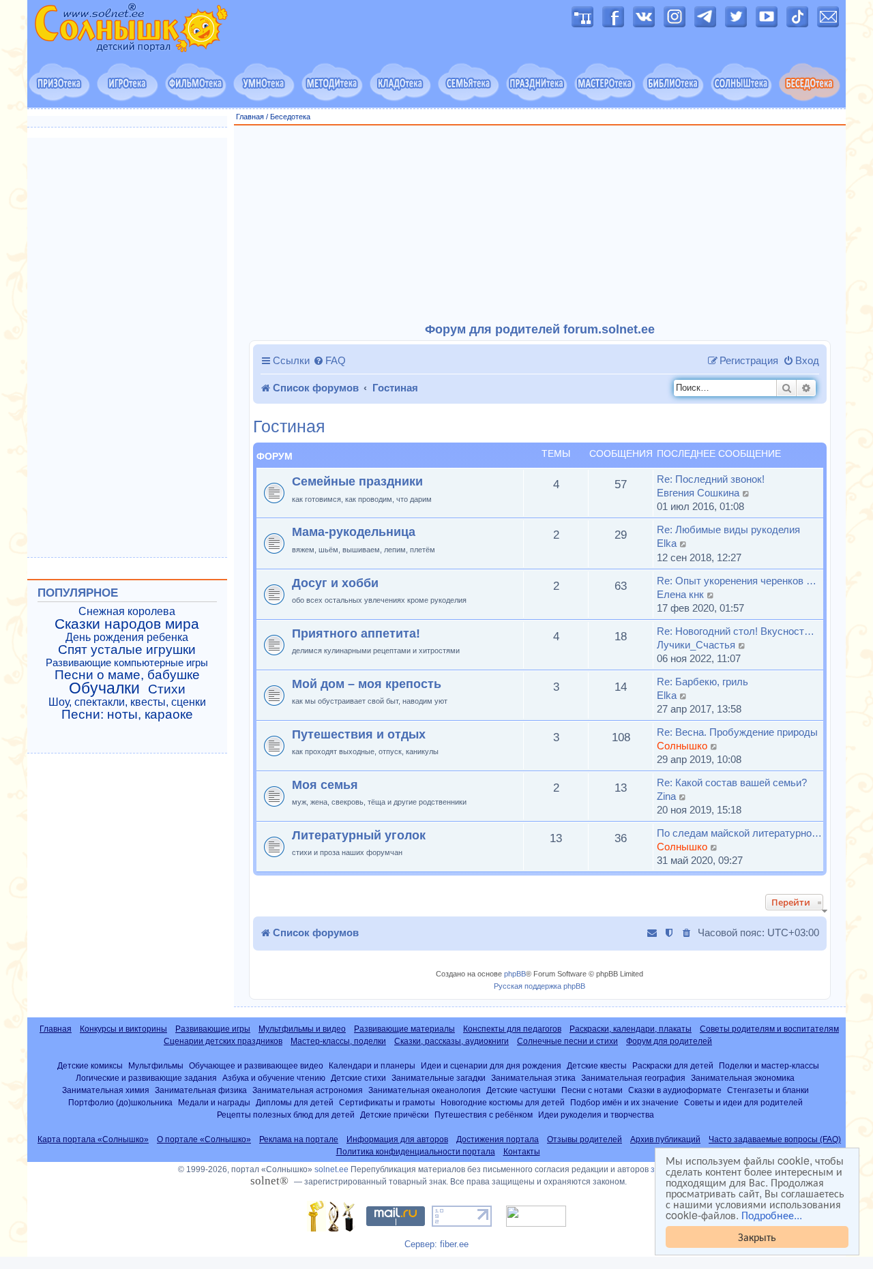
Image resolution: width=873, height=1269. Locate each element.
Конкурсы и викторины (123, 1029)
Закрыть (757, 1236)
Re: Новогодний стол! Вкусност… (735, 631)
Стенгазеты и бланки (768, 1090)
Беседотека (290, 117)
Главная (250, 117)
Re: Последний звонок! (711, 479)
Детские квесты (597, 1065)
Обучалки (104, 688)
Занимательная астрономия (307, 1090)
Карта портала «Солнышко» (93, 1139)
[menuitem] (329, 360)
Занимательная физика (201, 1090)
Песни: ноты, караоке (127, 714)
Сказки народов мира (127, 624)
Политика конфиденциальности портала (415, 1151)
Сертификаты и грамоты (387, 1102)
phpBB (515, 974)
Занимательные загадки (438, 1077)
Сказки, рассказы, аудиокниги (451, 1041)
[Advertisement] (540, 224)
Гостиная (289, 426)
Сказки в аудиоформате (675, 1090)
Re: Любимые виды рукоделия (728, 529)
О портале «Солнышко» (204, 1139)
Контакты (521, 1151)
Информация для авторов (397, 1139)
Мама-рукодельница (353, 531)
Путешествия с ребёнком (483, 1114)
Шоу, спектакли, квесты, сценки (127, 702)
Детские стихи (358, 1077)
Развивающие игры (212, 1029)
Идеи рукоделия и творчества (596, 1114)
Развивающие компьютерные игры (127, 662)
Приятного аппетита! (356, 633)
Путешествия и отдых (359, 734)
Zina (666, 796)
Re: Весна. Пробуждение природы (737, 732)
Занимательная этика (533, 1077)
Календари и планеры (372, 1065)
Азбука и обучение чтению (273, 1077)
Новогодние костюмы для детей (503, 1102)
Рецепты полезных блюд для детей (286, 1114)
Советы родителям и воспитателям (769, 1029)
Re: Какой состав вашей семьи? (732, 782)
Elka (667, 543)
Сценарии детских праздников (223, 1041)
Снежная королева (126, 611)
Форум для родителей (669, 1041)
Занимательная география (633, 1077)
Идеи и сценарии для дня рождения (491, 1065)
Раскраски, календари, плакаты (630, 1029)
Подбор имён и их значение (624, 1102)
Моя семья (325, 784)
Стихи (167, 689)
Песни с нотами (592, 1090)
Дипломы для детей (295, 1102)
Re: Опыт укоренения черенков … (736, 580)
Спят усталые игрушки (127, 650)
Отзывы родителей (584, 1139)
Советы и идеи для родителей (743, 1102)
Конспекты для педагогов (512, 1029)
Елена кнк (680, 594)
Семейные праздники (357, 481)
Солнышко (682, 745)
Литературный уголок (359, 835)
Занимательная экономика (743, 1077)
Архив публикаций (665, 1139)
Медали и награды (214, 1102)
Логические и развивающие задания (146, 1077)
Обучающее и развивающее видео (256, 1065)
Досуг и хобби (335, 583)
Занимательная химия (105, 1090)
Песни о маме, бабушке (127, 675)
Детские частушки (521, 1090)
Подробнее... (771, 1215)
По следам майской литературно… (739, 833)
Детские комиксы (90, 1065)
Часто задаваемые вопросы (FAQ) (775, 1139)
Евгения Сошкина (698, 492)
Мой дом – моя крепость (366, 683)
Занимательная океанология (424, 1090)
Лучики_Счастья (696, 645)
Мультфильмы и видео (302, 1029)
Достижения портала (497, 1139)
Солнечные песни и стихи (567, 1041)
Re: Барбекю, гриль (702, 681)
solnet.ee (331, 1169)
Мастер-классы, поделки (338, 1041)
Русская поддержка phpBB (539, 986)
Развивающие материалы (404, 1029)
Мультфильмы (155, 1065)
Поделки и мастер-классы (769, 1065)
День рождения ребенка (126, 637)
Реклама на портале (298, 1139)
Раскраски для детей (672, 1065)
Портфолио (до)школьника (120, 1102)
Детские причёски (394, 1114)
